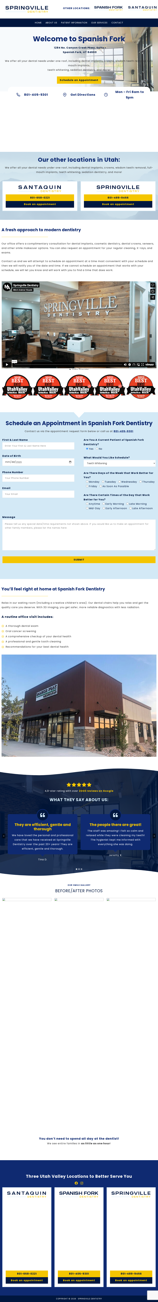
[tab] (76, 869)
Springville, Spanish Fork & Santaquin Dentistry (27, 9)
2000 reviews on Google (96, 791)
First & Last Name (15, 440)
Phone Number (12, 472)
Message (8, 517)
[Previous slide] (3, 836)
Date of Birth (11, 456)
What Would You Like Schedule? (107, 457)
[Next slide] (154, 836)
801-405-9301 (123, 431)
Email (6, 488)
